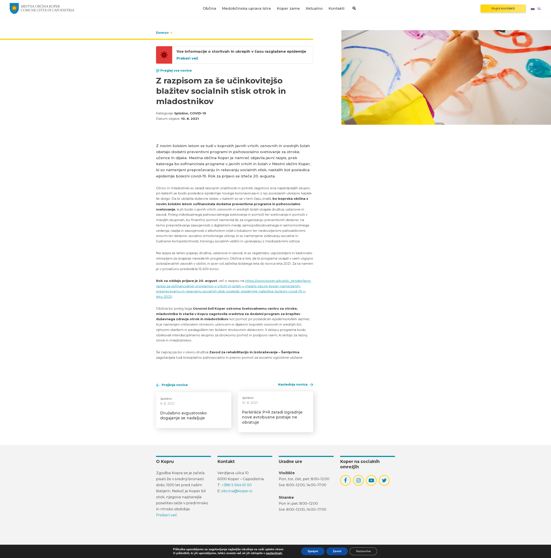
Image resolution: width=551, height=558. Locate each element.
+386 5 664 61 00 (236, 485)
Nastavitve (363, 551)
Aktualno (314, 8)
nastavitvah (274, 553)
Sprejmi (313, 551)
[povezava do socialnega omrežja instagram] (358, 480)
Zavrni (337, 551)
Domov (162, 33)
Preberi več (187, 58)
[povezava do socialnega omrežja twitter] (384, 480)
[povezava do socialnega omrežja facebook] (345, 480)
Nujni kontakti (503, 8)
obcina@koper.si (236, 491)
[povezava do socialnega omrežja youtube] (371, 480)
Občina (209, 8)
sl (539, 8)
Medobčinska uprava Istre (246, 8)
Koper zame (288, 8)
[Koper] (42, 8)
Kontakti (336, 8)
